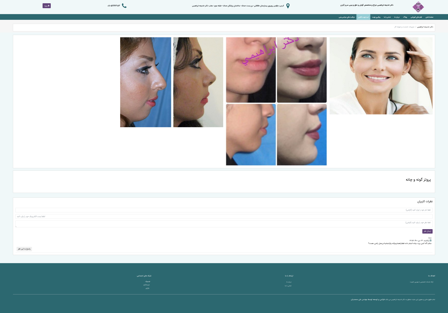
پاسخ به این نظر (24, 249)
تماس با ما (387, 17)
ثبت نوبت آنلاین (363, 17)
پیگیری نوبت (376, 17)
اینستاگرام (147, 285)
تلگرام (148, 288)
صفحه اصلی (429, 17)
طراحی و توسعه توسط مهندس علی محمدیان (368, 299)
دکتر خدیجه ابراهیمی (425, 27)
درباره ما (397, 17)
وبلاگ (405, 17)
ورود (46, 5)
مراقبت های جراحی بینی (347, 17)
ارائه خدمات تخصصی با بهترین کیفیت (421, 282)
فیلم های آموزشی (416, 17)
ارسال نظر (427, 231)
